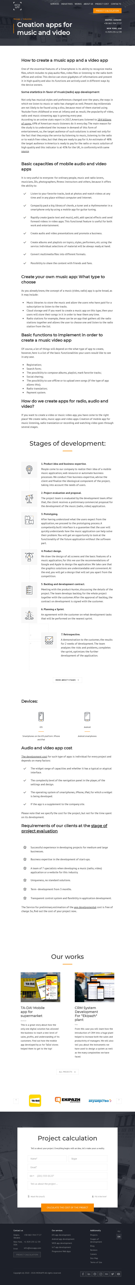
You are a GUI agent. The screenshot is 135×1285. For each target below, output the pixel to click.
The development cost (34, 756)
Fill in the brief (100, 1196)
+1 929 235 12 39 (113, 32)
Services (54, 4)
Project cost (102, 4)
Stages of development (96, 1240)
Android (87, 727)
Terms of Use (96, 1262)
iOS (41, 727)
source (25, 151)
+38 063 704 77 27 (113, 23)
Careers (93, 1254)
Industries (67, 4)
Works (78, 4)
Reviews (93, 1250)
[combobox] (31, 1176)
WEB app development (62, 1243)
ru (119, 1231)
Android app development (63, 1239)
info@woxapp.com (32, 1248)
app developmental (85, 907)
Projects (94, 1235)
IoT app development (61, 1247)
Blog (92, 1246)
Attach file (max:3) (38, 1196)
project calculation (107, 10)
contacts (116, 4)
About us (88, 4)
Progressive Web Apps (61, 1251)
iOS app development (61, 1235)
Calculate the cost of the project (67, 1207)
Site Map (94, 1258)
